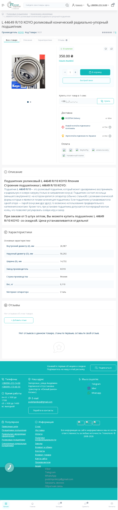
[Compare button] (111, 49)
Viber (94, 388)
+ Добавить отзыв (18, 320)
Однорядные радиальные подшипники (14, 444)
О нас (38, 426)
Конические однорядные (42, 14)
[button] (28, 102)
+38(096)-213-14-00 (11, 383)
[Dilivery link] (110, 127)
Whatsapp (96, 393)
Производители (43, 462)
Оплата (38, 434)
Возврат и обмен (43, 447)
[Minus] (65, 72)
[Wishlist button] (105, 49)
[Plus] (75, 72)
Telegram (96, 384)
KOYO (21, 32)
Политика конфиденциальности (45, 438)
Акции (38, 466)
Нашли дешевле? (66, 60)
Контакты (40, 451)
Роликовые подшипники (17, 14)
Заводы (38, 443)
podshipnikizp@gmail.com (40, 401)
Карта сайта (41, 458)
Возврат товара (43, 454)
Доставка (39, 430)
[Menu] (3, 5)
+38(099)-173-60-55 (11, 386)
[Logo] (14, 5)
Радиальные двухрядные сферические (14, 435)
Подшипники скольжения (14, 430)
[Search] (67, 5)
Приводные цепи (10, 426)
